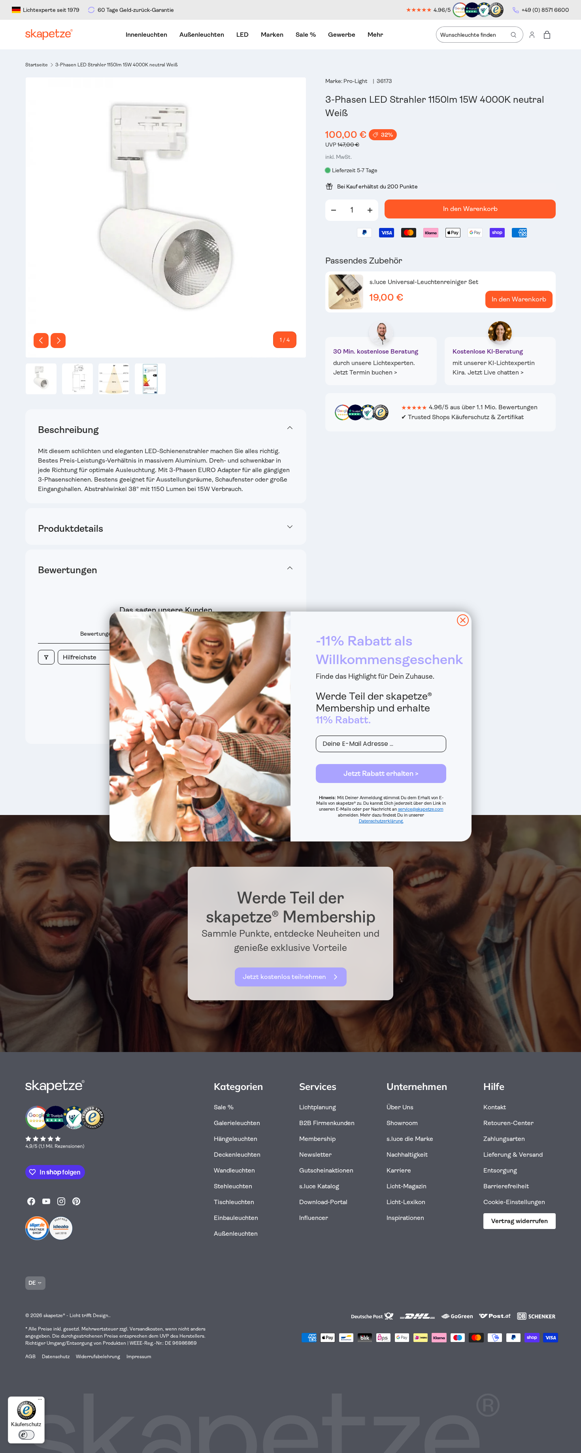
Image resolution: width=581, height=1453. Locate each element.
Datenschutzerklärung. (381, 821)
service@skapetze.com (420, 809)
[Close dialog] (462, 620)
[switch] (26, 1435)
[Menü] (40, 1401)
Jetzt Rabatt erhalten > (381, 773)
